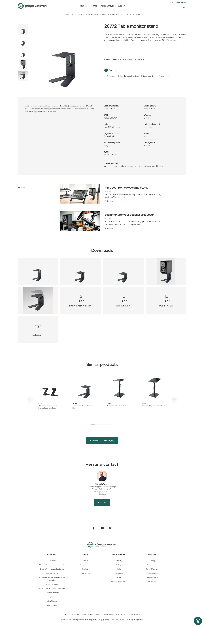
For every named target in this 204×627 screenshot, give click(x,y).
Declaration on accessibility (104, 614)
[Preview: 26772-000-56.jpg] (23, 29)
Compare (113, 70)
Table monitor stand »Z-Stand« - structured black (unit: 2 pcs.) (48, 407)
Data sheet (110, 76)
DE (172, 2)
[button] (93, 424)
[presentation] (30, 400)
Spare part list (148, 76)
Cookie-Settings (88, 614)
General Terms (120, 614)
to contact (102, 502)
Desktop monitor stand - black (117, 406)
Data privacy (76, 614)
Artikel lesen (110, 201)
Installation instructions (129, 76)
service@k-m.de (102, 494)
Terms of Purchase (133, 614)
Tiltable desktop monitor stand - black (154, 406)
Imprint (66, 614)
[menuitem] (83, 6)
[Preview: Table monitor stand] (23, 41)
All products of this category (102, 440)
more (175, 40)
